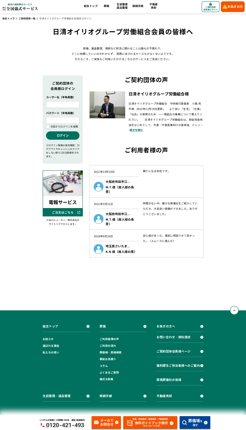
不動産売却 (153, 6)
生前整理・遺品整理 (57, 396)
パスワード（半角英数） (60, 113)
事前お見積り (108, 359)
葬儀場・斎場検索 (111, 352)
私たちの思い (51, 352)
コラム (104, 366)
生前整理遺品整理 (122, 6)
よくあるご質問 (109, 372)
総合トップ (91, 6)
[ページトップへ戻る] (234, 310)
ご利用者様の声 (109, 339)
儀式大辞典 (106, 379)
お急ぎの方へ (165, 326)
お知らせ (48, 339)
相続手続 (137, 6)
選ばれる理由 (51, 346)
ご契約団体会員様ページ (173, 351)
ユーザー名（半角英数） (60, 97)
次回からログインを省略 (64, 126)
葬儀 (106, 6)
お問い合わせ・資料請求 (173, 337)
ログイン (63, 135)
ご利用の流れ (108, 346)
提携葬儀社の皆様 (168, 380)
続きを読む (136, 130)
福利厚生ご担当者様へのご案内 (178, 365)
